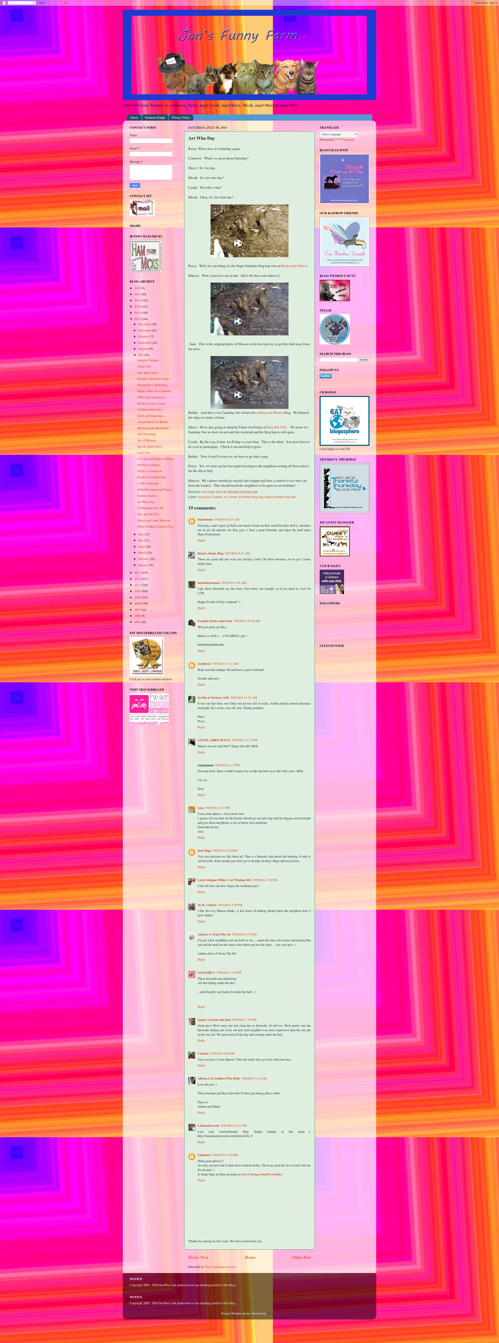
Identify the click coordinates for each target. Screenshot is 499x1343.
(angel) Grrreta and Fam (214, 1019)
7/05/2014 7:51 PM (228, 972)
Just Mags (204, 850)
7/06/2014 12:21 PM (233, 1125)
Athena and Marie (268, 412)
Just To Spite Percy (149, 446)
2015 (137, 312)
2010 (137, 591)
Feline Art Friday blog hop (246, 497)
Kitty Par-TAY (276, 427)
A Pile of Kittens (148, 483)
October (143, 336)
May (141, 540)
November (145, 330)
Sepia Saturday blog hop (280, 497)
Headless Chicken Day (151, 477)
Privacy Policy (181, 117)
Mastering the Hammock (153, 428)
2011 (137, 585)
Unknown (204, 1155)
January (143, 565)
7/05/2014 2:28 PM (224, 850)
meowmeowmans (209, 582)
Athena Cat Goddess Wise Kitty (219, 1078)
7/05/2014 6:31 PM (244, 934)
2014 (137, 319)
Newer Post (198, 1257)
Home (134, 117)
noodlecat (204, 663)
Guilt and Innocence (150, 416)
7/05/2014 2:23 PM (217, 808)
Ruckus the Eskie (293, 265)
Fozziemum (205, 519)
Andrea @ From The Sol (214, 934)
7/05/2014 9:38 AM (233, 583)
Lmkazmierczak (208, 1125)
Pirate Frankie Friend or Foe (155, 526)
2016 (137, 306)
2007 (137, 609)
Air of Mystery (146, 440)
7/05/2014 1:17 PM (227, 765)
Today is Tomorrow (149, 471)
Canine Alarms (147, 495)
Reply (201, 540)
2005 (137, 622)
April (142, 546)
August (143, 349)
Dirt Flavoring (146, 434)
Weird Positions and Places (154, 489)
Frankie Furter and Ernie (215, 621)
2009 (137, 597)
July (141, 355)
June (141, 534)
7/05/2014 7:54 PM (244, 1020)
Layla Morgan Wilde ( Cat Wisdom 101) (224, 880)
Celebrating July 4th (150, 508)
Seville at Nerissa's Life (213, 697)
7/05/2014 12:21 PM (244, 740)
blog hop (204, 497)
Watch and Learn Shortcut (153, 520)
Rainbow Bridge (155, 117)
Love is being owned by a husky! (262, 1174)
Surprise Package (148, 360)
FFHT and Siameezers (151, 397)
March (142, 552)
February (144, 559)
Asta (201, 807)
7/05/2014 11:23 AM (243, 697)
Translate (348, 139)
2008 (137, 603)
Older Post (301, 1257)
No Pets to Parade (148, 465)
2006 (137, 616)
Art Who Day (146, 502)
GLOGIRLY (206, 972)
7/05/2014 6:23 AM (226, 519)
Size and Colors (147, 372)
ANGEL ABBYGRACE (214, 740)
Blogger (272, 1313)
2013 (137, 572)
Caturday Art (219, 497)
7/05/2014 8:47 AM (237, 553)
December (145, 324)
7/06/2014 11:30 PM (225, 1155)
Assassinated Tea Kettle (152, 422)
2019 (137, 288)
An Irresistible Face (149, 409)
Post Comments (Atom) (220, 1267)
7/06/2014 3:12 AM (254, 1078)
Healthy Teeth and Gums (153, 379)
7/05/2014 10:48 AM (246, 621)
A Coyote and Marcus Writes (155, 459)
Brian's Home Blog (210, 553)
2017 (137, 300)
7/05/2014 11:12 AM (225, 663)
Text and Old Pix (148, 514)
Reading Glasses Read (151, 403)
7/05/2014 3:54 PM (265, 880)
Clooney (203, 1053)
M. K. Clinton (207, 905)
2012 (137, 579)
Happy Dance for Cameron (154, 391)
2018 (137, 294)
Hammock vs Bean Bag (152, 385)
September (145, 342)
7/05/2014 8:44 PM (222, 1053)
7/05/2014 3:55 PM (230, 905)
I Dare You (144, 366)
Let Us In (143, 452)
